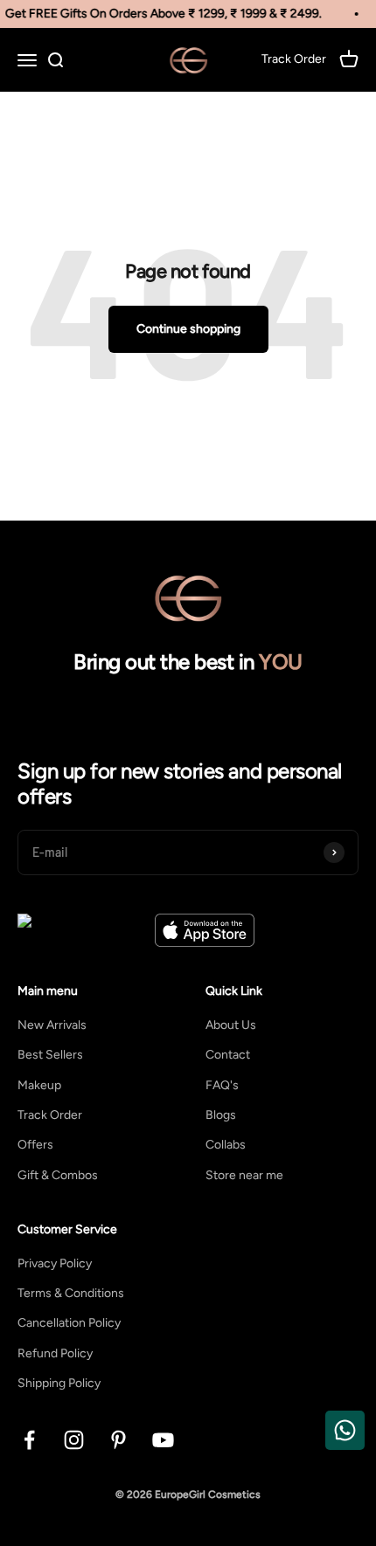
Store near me (244, 1175)
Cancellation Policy (69, 1322)
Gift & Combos (57, 1175)
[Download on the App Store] (204, 930)
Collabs (225, 1144)
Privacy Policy (54, 1263)
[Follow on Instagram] (74, 1440)
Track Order (49, 1115)
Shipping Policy (59, 1383)
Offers (35, 1144)
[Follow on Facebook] (29, 1440)
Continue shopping (188, 328)
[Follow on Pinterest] (118, 1440)
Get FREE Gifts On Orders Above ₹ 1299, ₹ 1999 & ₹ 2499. (161, 13)
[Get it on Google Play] (81, 930)
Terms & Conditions (70, 1293)
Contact (227, 1054)
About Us (230, 1025)
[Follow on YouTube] (163, 1440)
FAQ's (222, 1085)
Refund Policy (55, 1353)
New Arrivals (52, 1025)
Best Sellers (50, 1054)
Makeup (39, 1085)
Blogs (220, 1115)
